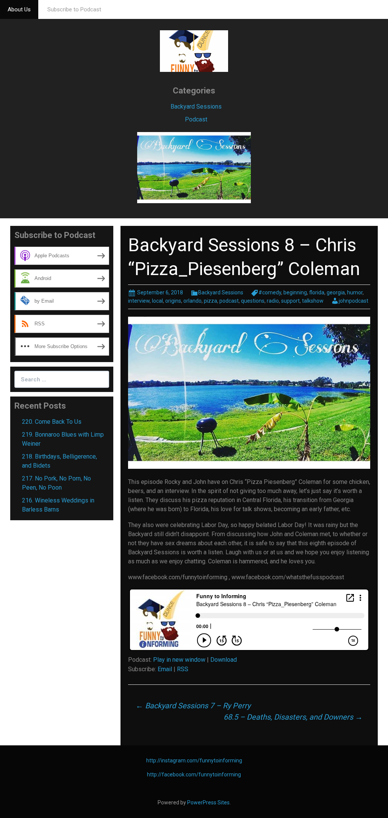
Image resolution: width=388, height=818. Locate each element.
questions (252, 301)
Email (165, 669)
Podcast (196, 119)
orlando (192, 301)
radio (273, 301)
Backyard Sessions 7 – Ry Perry (193, 705)
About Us (19, 9)
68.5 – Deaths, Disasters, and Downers (293, 717)
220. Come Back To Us (51, 421)
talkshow (313, 301)
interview (139, 301)
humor (355, 292)
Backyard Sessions (196, 106)
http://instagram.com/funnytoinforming (194, 760)
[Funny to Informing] (194, 50)
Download (223, 659)
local (157, 301)
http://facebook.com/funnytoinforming (194, 774)
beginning (295, 292)
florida (316, 292)
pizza (210, 301)
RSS (182, 669)
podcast (229, 301)
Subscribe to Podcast (74, 9)
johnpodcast (353, 301)
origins (173, 301)
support (290, 301)
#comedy (269, 292)
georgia (336, 292)
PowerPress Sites (208, 802)
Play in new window (179, 659)
